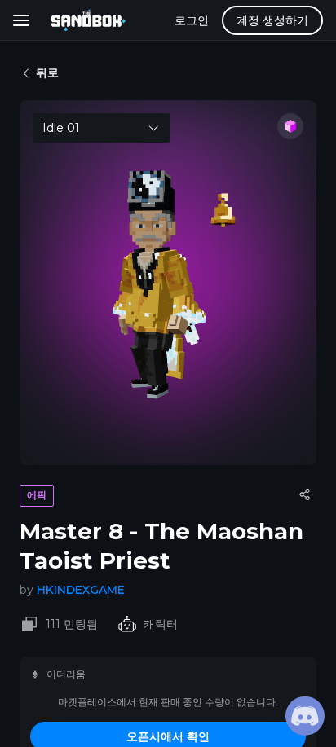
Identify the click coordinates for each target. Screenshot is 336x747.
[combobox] (101, 128)
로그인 (192, 20)
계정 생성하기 (272, 20)
